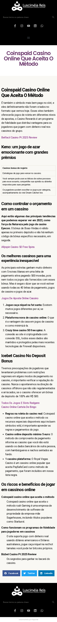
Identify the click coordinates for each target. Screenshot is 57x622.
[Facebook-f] (15, 26)
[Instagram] (22, 26)
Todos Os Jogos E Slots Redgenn (20, 403)
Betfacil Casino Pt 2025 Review (19, 137)
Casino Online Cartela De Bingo (18, 407)
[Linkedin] (35, 26)
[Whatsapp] (42, 26)
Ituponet (35, 619)
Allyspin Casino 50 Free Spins (18, 247)
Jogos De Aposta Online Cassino (19, 298)
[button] (28, 37)
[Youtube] (28, 26)
